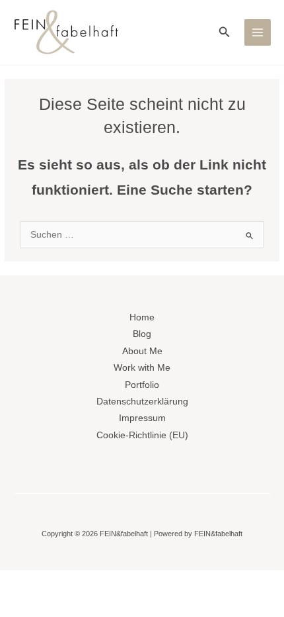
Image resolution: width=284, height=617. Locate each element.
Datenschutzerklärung (142, 401)
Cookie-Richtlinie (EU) (142, 435)
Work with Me (142, 368)
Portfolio (142, 385)
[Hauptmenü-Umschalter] (257, 32)
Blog (142, 334)
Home (142, 317)
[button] (225, 32)
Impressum (142, 418)
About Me (142, 351)
